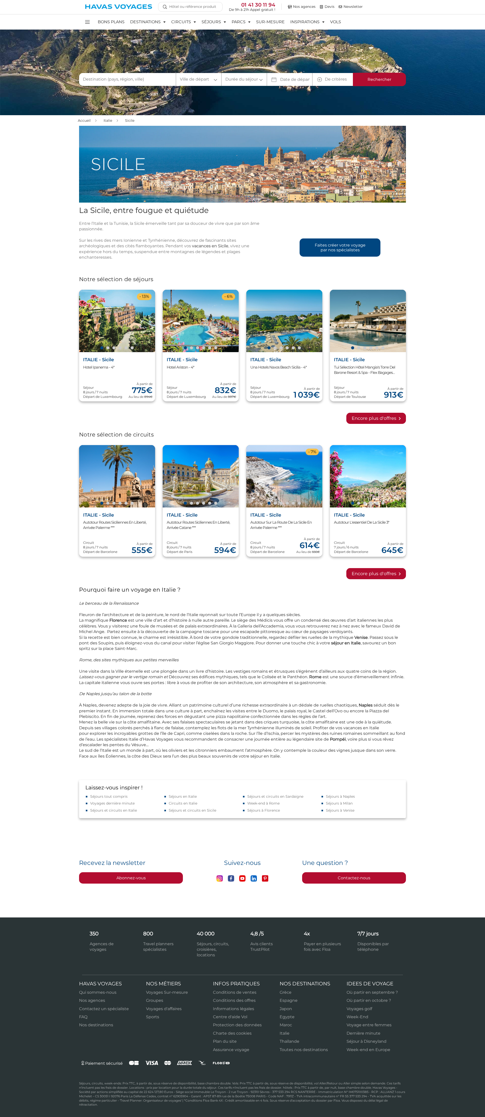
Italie (108, 120)
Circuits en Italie (183, 803)
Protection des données (237, 1025)
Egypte (287, 1016)
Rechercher (379, 79)
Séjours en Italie (183, 796)
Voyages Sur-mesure (167, 992)
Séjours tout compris (109, 796)
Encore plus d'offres (375, 418)
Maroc (286, 1025)
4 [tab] (119, 348)
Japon (286, 1008)
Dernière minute (363, 1033)
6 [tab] (131, 348)
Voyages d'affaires (164, 1008)
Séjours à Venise (340, 810)
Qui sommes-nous (97, 992)
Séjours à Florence (263, 810)
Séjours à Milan (339, 803)
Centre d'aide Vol (230, 1016)
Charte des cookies (232, 1033)
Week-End (357, 1016)
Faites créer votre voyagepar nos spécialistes (340, 247)
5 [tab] (125, 348)
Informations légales (233, 1008)
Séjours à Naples (340, 796)
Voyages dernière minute (112, 803)
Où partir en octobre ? (369, 1000)
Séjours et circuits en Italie (113, 810)
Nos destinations (96, 1025)
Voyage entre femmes (369, 1025)
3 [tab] (113, 348)
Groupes (154, 1000)
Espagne (289, 1000)
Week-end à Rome (263, 803)
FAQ (83, 1016)
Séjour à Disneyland (366, 1041)
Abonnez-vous (131, 878)
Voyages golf (359, 1008)
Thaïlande (289, 1041)
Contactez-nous (354, 878)
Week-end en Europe (368, 1049)
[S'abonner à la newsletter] (340, 7)
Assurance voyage (231, 1049)
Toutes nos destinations (304, 1049)
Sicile (129, 120)
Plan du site (225, 1041)
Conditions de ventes (234, 992)
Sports (152, 1016)
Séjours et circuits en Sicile (192, 810)
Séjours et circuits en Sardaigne (275, 796)
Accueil (85, 120)
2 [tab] (107, 348)
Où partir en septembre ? (372, 992)
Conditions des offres (234, 1000)
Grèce (286, 992)
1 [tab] (101, 348)
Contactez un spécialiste (104, 1008)
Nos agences (92, 1000)
